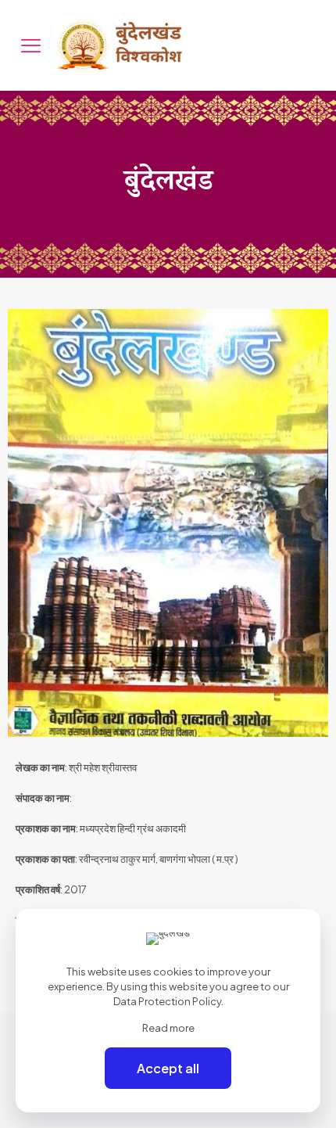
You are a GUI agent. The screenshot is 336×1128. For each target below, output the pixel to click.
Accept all (168, 1068)
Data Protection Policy (167, 1001)
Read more (168, 1028)
